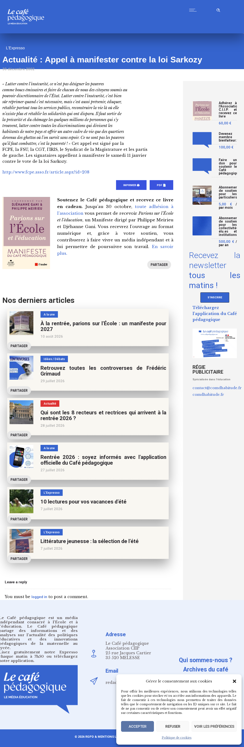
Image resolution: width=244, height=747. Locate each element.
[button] (234, 681)
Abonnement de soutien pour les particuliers (228, 192)
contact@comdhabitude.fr (217, 388)
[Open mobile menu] (194, 10)
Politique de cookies (177, 737)
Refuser (172, 726)
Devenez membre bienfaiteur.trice (228, 137)
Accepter (138, 726)
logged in (39, 597)
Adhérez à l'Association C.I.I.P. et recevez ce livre (228, 109)
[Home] (28, 32)
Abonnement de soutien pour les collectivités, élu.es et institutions (228, 226)
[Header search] (218, 9)
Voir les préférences (214, 726)
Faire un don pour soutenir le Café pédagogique (228, 166)
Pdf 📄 (161, 185)
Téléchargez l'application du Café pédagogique (215, 313)
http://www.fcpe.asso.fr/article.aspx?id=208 (45, 172)
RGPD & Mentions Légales (106, 736)
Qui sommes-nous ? (205, 660)
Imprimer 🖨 (131, 185)
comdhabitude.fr (208, 394)
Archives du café (205, 669)
